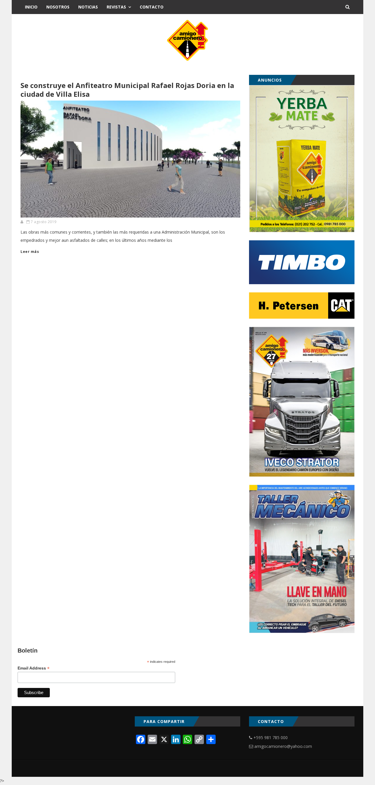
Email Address (34, 668)
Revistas (116, 7)
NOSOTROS (57, 7)
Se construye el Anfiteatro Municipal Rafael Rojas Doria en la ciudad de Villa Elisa (127, 89)
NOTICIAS (88, 7)
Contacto (151, 7)
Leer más (30, 251)
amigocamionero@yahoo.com (283, 746)
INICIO (31, 7)
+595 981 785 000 (270, 737)
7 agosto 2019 (44, 221)
